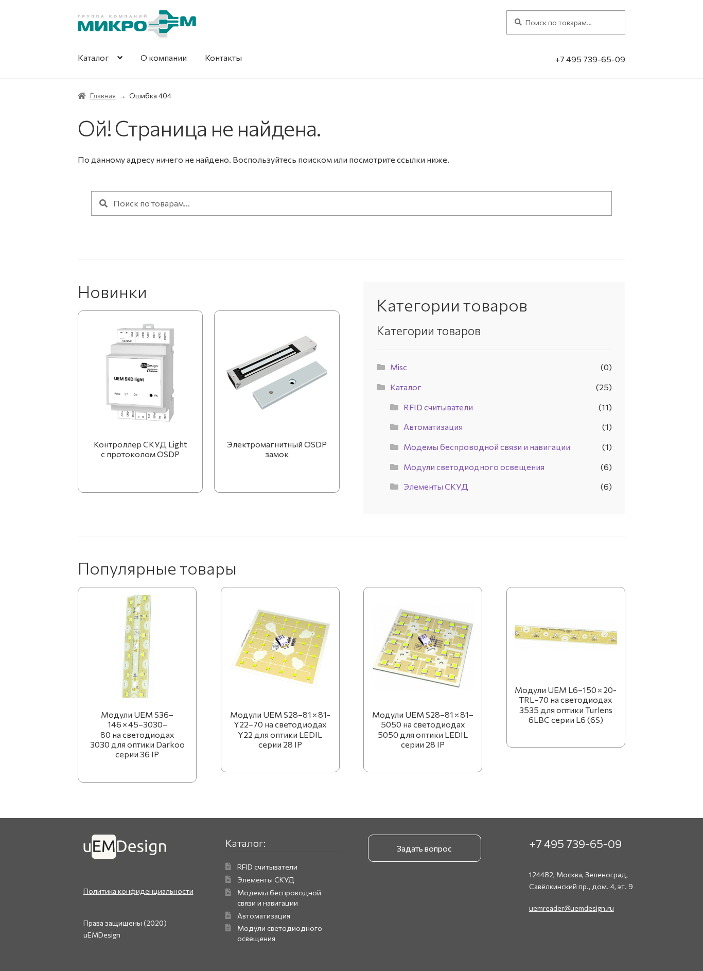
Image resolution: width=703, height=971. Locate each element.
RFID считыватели (438, 407)
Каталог (93, 57)
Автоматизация (433, 426)
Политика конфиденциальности (138, 891)
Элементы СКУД (435, 486)
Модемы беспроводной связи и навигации (486, 447)
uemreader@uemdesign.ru (571, 908)
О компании (163, 57)
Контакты (223, 57)
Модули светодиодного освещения (473, 467)
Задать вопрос (424, 848)
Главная (103, 95)
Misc (398, 367)
